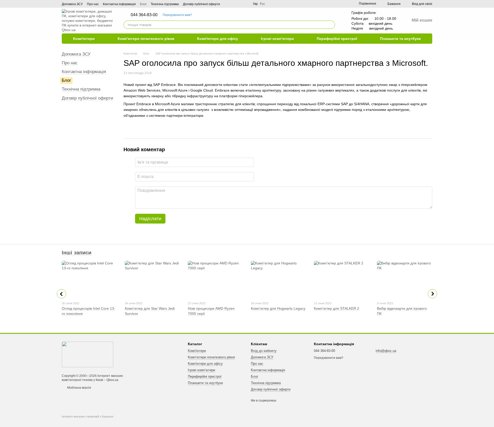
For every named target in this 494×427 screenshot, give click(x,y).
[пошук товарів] (331, 25)
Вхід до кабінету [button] (264, 351)
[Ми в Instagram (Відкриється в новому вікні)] (246, 4)
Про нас (93, 4)
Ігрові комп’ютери (277, 39)
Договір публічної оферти (201, 4)
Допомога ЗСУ (72, 4)
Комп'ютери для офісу (217, 39)
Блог (143, 4)
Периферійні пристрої (337, 39)
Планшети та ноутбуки (400, 39)
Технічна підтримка (165, 4)
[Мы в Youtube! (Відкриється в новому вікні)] (233, 4)
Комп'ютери (84, 39)
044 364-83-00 (144, 15)
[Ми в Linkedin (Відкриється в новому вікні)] (239, 4)
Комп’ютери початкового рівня (146, 39)
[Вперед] (432, 293)
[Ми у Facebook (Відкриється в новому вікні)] (227, 4)
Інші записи (76, 252)
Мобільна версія (78, 387)
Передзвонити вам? (177, 15)
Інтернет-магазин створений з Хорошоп (87, 416)
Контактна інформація (119, 4)
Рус (262, 3)
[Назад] (61, 293)
